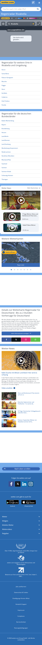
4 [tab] (21, 270)
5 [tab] (24, 270)
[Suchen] (37, 9)
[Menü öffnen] (38, 2)
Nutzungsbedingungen (21, 628)
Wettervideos (7, 529)
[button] (21, 517)
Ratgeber (5, 533)
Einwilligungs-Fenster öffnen (21, 598)
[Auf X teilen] (16, 339)
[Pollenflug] (33, 2)
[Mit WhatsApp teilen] (35, 339)
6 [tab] (27, 270)
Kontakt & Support (21, 604)
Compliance (21, 616)
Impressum (21, 610)
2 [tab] (14, 270)
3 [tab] (18, 270)
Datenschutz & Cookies (21, 592)
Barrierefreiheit (21, 622)
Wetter (4, 517)
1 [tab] (11, 270)
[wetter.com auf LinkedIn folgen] (24, 484)
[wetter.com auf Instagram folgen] (30, 484)
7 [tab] (31, 270)
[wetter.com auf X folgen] (17, 484)
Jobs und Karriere (21, 586)
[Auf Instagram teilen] (26, 339)
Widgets (5, 521)
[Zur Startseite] (8, 2)
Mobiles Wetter (7, 525)
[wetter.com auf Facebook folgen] (11, 484)
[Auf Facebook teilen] (6, 339)
